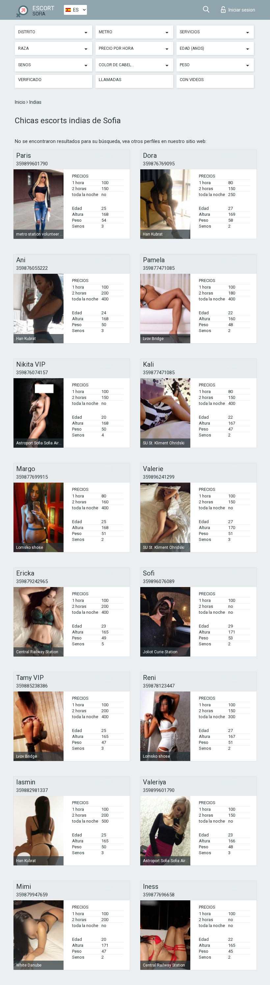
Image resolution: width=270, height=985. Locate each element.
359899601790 (32, 164)
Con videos (192, 79)
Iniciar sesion (242, 10)
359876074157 (32, 373)
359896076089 (159, 581)
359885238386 (32, 686)
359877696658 (159, 895)
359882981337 (32, 790)
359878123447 (159, 686)
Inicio (20, 102)
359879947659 (32, 895)
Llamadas (110, 79)
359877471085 (159, 268)
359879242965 (32, 581)
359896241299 (159, 477)
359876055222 (32, 268)
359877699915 (32, 477)
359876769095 (159, 164)
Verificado (29, 79)
